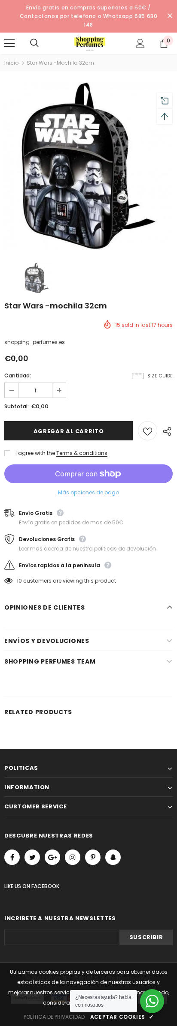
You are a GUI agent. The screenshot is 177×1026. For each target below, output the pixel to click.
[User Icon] (140, 43)
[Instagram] (72, 857)
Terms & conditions (81, 453)
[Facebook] (12, 857)
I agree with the (35, 453)
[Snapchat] (113, 857)
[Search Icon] (43, 43)
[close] (169, 16)
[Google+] (52, 857)
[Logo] (89, 43)
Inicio (11, 62)
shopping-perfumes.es (34, 342)
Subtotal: (16, 406)
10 (19, 580)
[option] (88, 166)
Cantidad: (17, 375)
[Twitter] (32, 857)
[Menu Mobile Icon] (9, 43)
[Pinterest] (93, 857)
